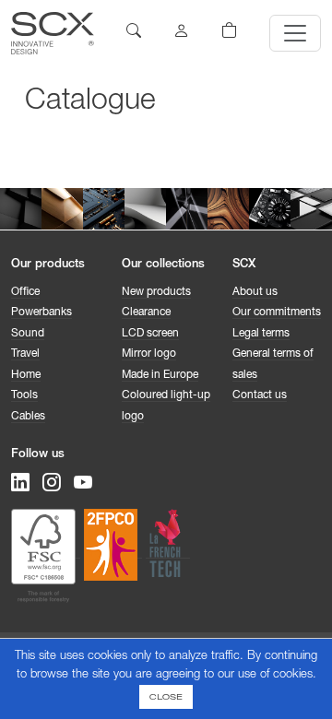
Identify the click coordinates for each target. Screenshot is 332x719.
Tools (24, 395)
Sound (27, 333)
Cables (28, 416)
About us (255, 292)
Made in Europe (160, 375)
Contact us (259, 395)
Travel (25, 354)
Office (25, 292)
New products (156, 292)
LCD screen (150, 333)
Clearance (146, 312)
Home (26, 375)
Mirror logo (149, 354)
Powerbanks (41, 312)
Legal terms (261, 333)
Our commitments (276, 312)
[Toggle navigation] (295, 33)
